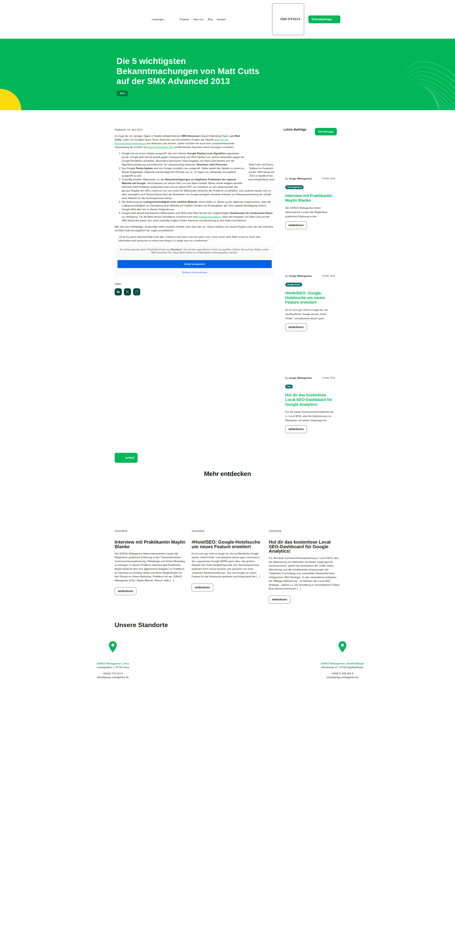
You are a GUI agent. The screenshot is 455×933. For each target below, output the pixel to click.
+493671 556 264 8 (342, 673)
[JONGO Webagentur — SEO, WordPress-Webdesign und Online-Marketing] (126, 19)
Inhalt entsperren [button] (194, 264)
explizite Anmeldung (210, 216)
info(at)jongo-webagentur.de (113, 677)
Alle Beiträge (326, 131)
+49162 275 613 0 (113, 673)
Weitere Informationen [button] (194, 272)
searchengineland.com (160, 147)
